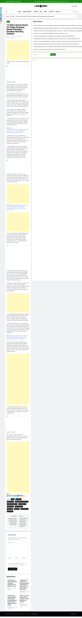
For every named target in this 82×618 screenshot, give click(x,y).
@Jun (12, 499)
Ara (9, 588)
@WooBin (17, 509)
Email (16, 558)
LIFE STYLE (51, 11)
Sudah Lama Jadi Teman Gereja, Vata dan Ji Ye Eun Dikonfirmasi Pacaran (24, 598)
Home (19, 11)
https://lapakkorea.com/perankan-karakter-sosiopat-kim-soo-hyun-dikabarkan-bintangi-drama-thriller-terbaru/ (18, 131)
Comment (10, 542)
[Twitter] (10, 496)
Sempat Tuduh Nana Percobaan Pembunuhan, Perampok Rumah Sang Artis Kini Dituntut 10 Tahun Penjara (12, 600)
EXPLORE (58, 11)
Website (24, 558)
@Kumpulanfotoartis (12, 504)
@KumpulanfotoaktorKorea (21, 501)
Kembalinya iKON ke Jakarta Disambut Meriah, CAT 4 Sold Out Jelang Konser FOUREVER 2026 (54, 36)
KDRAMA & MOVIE (27, 11)
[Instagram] (20, 496)
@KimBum (18, 499)
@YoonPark (10, 511)
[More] (22, 496)
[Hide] (0, 23)
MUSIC (45, 11)
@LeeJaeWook (22, 504)
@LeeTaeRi (9, 509)
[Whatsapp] (12, 496)
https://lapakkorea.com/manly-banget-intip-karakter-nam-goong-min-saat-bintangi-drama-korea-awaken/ (17, 337)
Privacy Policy (73, 613)
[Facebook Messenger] (16, 496)
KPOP (40, 11)
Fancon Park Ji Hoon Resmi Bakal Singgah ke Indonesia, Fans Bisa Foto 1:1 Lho (52, 1)
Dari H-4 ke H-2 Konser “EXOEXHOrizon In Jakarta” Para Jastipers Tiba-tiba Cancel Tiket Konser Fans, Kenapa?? (58, 41)
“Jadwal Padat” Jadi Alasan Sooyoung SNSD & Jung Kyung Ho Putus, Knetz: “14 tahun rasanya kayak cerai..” (24, 584)
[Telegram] (14, 496)
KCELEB (36, 11)
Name (9, 558)
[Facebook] (8, 496)
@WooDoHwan (24, 509)
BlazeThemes (35, 613)
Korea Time (10, 36)
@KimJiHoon (10, 501)
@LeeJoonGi (10, 506)
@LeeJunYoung (18, 506)
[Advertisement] (18, 50)
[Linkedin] (18, 496)
